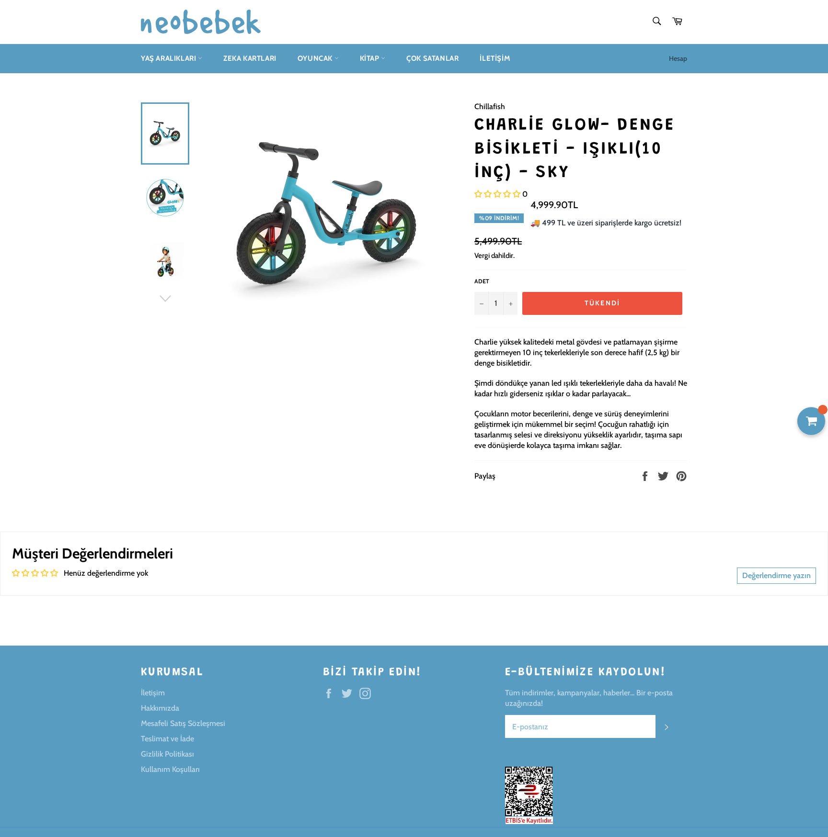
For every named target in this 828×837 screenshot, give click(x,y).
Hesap (678, 58)
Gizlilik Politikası (167, 754)
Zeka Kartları (249, 58)
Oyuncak (316, 58)
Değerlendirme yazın (776, 575)
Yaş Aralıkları (169, 58)
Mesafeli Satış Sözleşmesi (183, 723)
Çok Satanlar (432, 58)
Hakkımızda (160, 708)
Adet (481, 281)
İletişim (495, 58)
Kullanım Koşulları (170, 769)
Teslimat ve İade (167, 738)
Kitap (370, 58)
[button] (497, 194)
